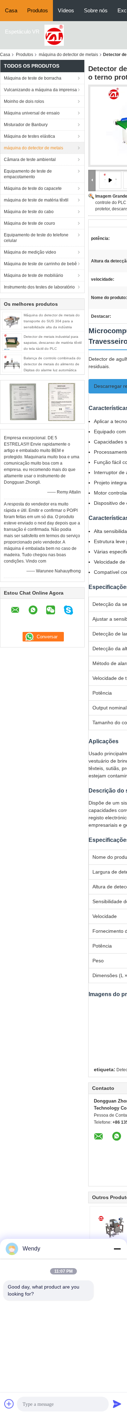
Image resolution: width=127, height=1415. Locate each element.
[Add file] (9, 1403)
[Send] (117, 1403)
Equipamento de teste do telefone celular (36, 237)
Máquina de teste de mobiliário (33, 275)
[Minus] (117, 1249)
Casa (11, 10)
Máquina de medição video (30, 252)
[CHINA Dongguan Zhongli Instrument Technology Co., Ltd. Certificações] (23, 401)
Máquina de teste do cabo (29, 211)
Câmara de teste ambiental (30, 159)
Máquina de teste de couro (29, 223)
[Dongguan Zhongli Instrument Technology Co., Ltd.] (54, 34)
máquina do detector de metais (68, 54)
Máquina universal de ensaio (32, 113)
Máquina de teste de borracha (32, 78)
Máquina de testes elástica (29, 136)
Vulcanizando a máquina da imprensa (40, 89)
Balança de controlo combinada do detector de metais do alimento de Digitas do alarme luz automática (52, 364)
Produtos (37, 10)
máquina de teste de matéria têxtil (36, 200)
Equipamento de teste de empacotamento (28, 174)
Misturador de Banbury (26, 124)
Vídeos (66, 10)
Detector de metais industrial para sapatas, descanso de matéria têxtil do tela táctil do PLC (52, 342)
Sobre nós (96, 10)
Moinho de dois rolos (24, 101)
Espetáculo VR (22, 32)
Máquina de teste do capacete (33, 188)
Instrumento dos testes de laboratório (39, 287)
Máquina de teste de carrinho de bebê (40, 263)
